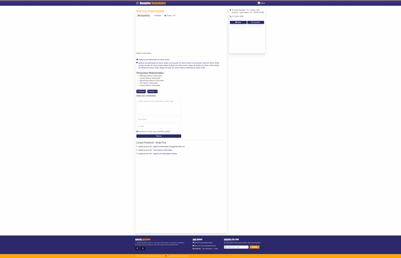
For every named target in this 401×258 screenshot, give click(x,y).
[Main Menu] (137, 3)
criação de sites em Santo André (150, 65)
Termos (137, 256)
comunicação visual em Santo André (205, 63)
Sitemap (153, 256)
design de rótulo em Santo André (172, 68)
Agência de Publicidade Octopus (165, 154)
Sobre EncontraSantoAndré (203, 243)
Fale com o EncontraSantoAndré (205, 246)
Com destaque (207, 248)
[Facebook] (137, 248)
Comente (256, 22)
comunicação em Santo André (179, 63)
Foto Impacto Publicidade (162, 150)
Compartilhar (144, 16)
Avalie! (158, 16)
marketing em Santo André (195, 68)
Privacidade (145, 256)
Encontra (153, 3)
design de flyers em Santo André (175, 65)
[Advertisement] (181, 35)
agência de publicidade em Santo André (153, 63)
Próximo (151, 91)
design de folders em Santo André (200, 65)
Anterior (142, 91)
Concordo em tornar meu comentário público (154, 132)
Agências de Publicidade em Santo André (154, 60)
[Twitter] (142, 248)
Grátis (216, 248)
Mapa (239, 22)
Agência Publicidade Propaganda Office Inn (169, 147)
